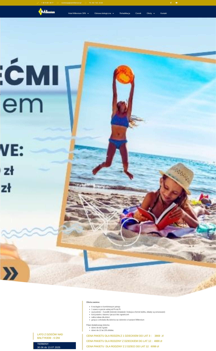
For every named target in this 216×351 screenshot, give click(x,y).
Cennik (138, 13)
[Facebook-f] (171, 3)
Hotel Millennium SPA (77, 13)
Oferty (149, 13)
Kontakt (163, 13)
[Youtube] (176, 3)
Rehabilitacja (125, 13)
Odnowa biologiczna (102, 13)
